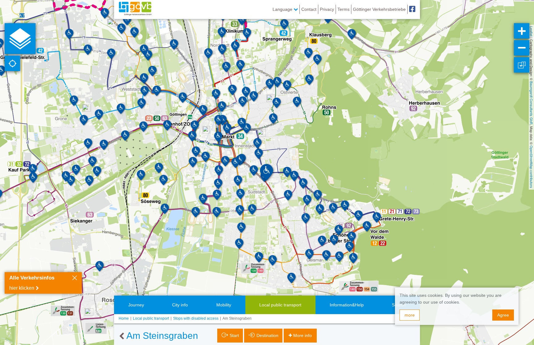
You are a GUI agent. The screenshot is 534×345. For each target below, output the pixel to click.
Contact (308, 9)
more (410, 315)
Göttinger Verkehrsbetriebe (379, 9)
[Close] (74, 279)
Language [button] (283, 9)
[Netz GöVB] (135, 9)
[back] (122, 336)
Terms (343, 9)
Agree (503, 315)
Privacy (327, 9)
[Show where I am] (12, 63)
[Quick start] (20, 38)
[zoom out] (521, 48)
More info (302, 335)
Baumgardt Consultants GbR (531, 102)
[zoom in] (521, 31)
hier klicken (21, 288)
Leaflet (531, 31)
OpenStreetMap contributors (531, 166)
